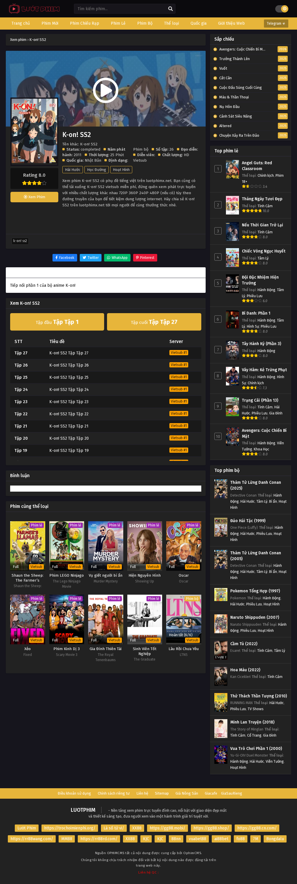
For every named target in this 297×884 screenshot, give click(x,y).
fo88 (240, 838)
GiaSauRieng (231, 793)
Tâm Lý (263, 258)
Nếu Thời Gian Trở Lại (262, 225)
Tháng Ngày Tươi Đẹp (262, 198)
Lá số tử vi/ (114, 828)
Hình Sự (253, 326)
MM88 (66, 838)
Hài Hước (72, 169)
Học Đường (96, 169)
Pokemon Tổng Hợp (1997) (255, 591)
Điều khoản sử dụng (74, 793)
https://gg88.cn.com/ (257, 828)
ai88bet (221, 838)
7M (255, 838)
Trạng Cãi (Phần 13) (260, 400)
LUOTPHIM (83, 810)
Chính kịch (266, 175)
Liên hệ (142, 793)
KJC (146, 838)
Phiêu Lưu (254, 296)
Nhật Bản (93, 160)
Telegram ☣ (276, 23)
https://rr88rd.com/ (98, 838)
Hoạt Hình (121, 169)
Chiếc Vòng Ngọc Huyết (263, 251)
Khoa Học (261, 449)
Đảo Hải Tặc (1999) (247, 520)
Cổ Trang (254, 735)
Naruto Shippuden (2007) (254, 617)
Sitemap (162, 793)
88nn (176, 838)
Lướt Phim (26, 828)
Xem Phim (36, 197)
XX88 (137, 828)
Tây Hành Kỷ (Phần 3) (261, 343)
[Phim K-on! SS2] (33, 13)
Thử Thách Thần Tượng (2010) (258, 696)
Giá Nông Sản (186, 793)
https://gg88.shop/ (211, 828)
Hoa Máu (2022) (245, 669)
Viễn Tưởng (275, 761)
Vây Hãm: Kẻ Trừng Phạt (264, 369)
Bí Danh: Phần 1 (256, 313)
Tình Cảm (265, 206)
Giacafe (211, 793)
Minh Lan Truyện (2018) (252, 722)
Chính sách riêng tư (114, 793)
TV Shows (256, 709)
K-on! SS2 (20, 241)
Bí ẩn (273, 501)
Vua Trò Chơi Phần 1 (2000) (256, 748)
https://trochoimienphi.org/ (69, 828)
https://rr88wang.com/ (31, 838)
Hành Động (266, 290)
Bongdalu (275, 838)
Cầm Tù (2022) (243, 643)
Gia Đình (275, 413)
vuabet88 (197, 838)
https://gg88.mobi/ (167, 828)
